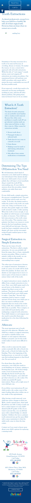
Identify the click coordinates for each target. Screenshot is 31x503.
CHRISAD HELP (15, 489)
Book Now (15, 3)
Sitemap (16, 483)
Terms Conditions (23, 483)
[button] (2, 11)
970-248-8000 (15, 460)
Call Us (15, 7)
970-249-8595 (15, 474)
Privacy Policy (11, 483)
